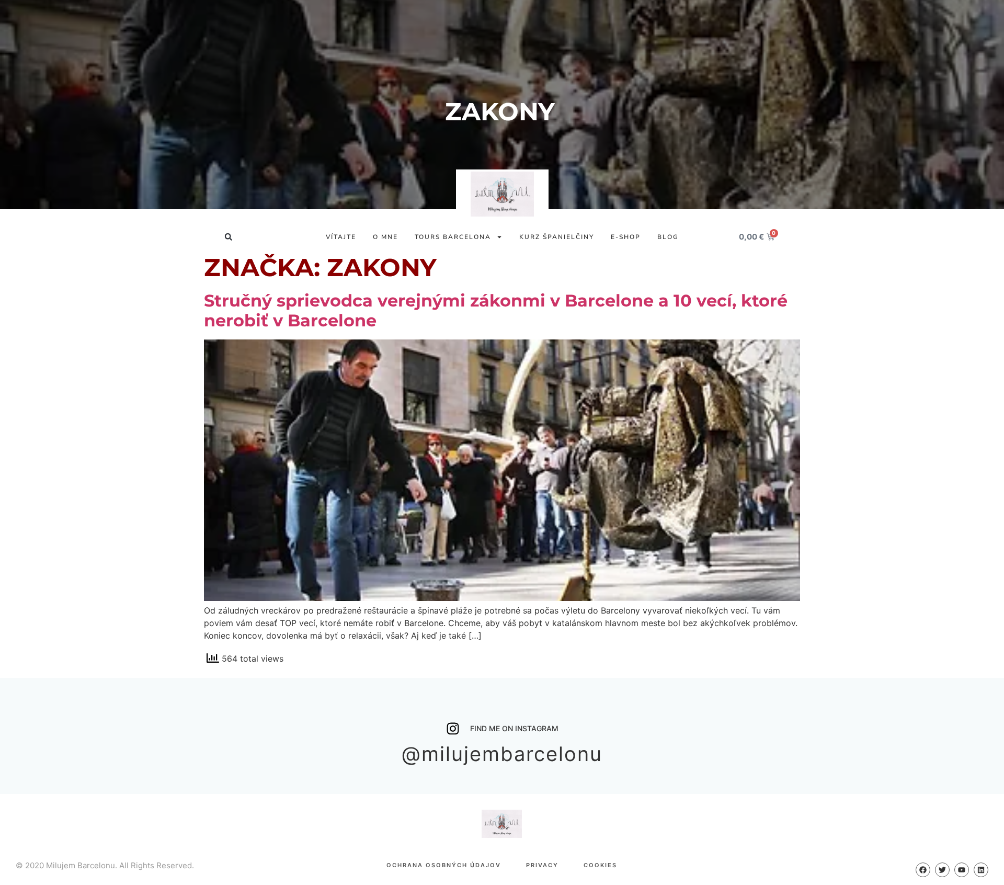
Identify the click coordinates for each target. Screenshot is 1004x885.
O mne (385, 237)
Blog (668, 237)
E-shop (626, 237)
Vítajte (341, 237)
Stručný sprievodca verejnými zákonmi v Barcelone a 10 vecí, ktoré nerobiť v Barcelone (496, 310)
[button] (228, 236)
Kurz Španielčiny (556, 237)
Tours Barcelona (453, 237)
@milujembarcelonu (502, 754)
